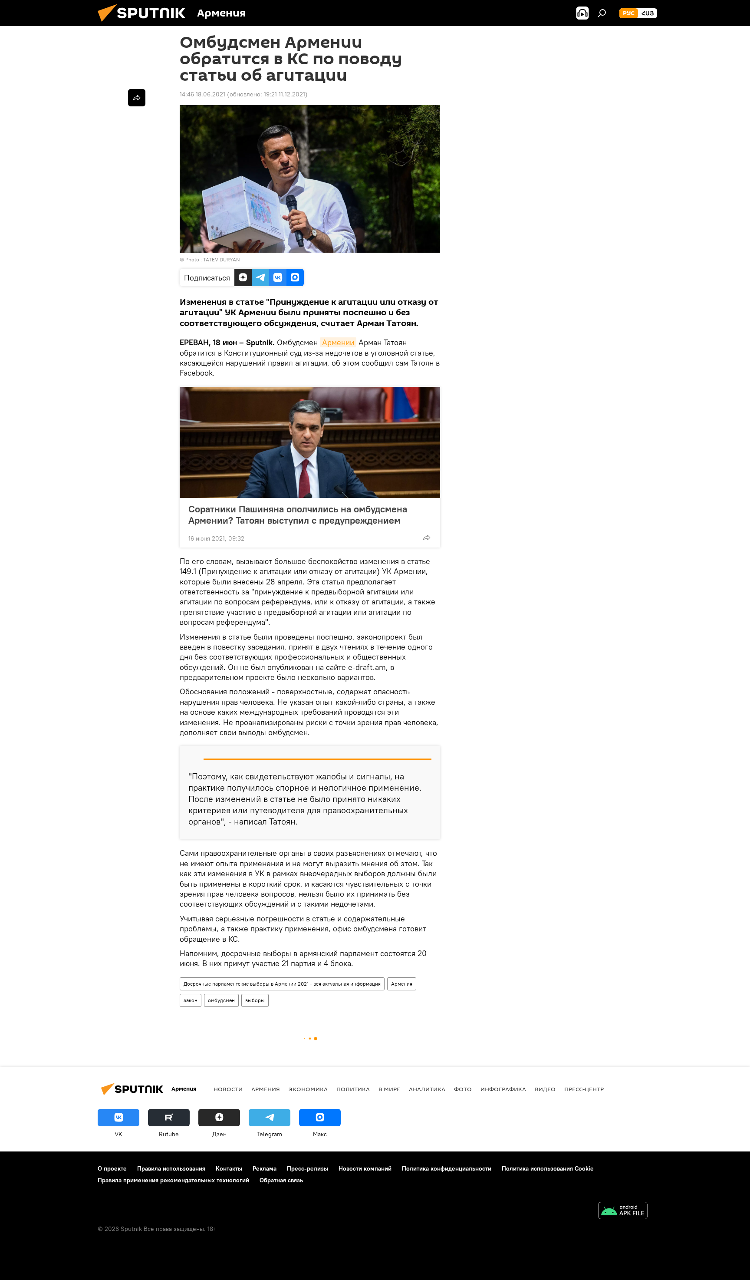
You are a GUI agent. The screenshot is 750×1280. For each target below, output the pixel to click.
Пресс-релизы (307, 1168)
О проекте (112, 1168)
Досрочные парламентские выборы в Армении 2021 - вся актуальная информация (282, 983)
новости (228, 1089)
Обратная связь (281, 1180)
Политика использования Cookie (548, 1168)
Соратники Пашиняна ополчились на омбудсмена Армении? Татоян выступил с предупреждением (297, 514)
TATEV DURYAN (221, 259)
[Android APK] (622, 1211)
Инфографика (503, 1089)
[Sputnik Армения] (145, 24)
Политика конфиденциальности (446, 1168)
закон (190, 1000)
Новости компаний (365, 1168)
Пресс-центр (584, 1089)
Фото (463, 1089)
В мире (389, 1089)
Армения (401, 983)
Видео (545, 1089)
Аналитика (427, 1089)
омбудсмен (221, 1000)
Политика (353, 1089)
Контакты (229, 1168)
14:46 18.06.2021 (202, 94)
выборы (255, 1000)
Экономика (308, 1089)
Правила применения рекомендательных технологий (173, 1180)
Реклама (264, 1168)
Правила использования (171, 1168)
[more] (426, 537)
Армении (338, 342)
